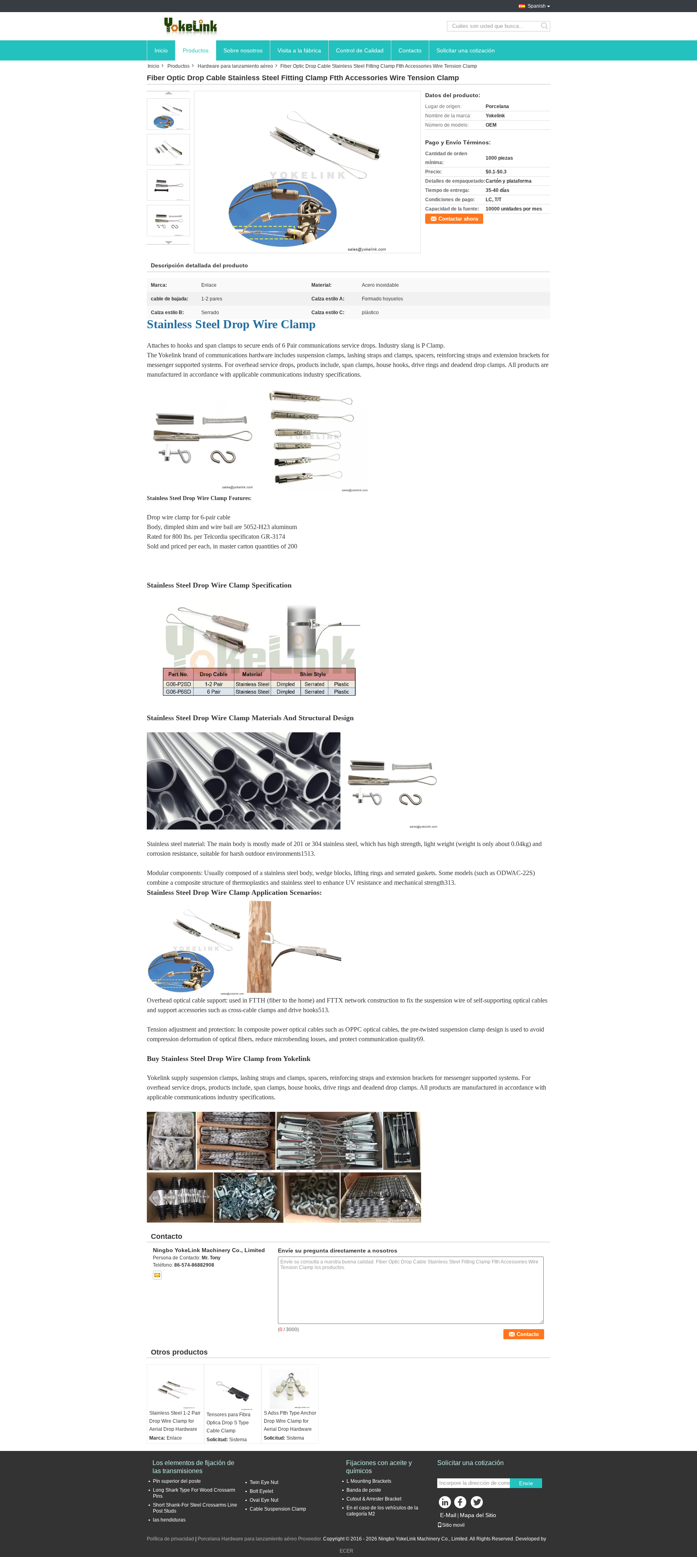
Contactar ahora (458, 219)
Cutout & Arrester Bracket (373, 1499)
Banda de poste (363, 1490)
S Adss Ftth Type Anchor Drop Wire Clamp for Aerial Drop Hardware (290, 1421)
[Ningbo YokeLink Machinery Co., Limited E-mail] (157, 1275)
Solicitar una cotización (465, 50)
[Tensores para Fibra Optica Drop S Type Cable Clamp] (233, 1390)
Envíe (526, 1483)
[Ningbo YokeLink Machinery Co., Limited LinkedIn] (445, 1504)
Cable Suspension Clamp (278, 1509)
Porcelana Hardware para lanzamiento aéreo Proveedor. (260, 1539)
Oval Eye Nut (264, 1500)
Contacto (410, 50)
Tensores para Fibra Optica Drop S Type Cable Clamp (228, 1423)
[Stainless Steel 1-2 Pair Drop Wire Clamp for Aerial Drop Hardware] (175, 1389)
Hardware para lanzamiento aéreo (235, 66)
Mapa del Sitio (478, 1515)
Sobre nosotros (243, 50)
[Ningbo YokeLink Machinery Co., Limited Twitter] (478, 1504)
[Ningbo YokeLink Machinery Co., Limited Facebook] (461, 1504)
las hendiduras (169, 1520)
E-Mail (448, 1515)
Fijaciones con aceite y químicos (379, 1466)
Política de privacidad (170, 1539)
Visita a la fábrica (299, 50)
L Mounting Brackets (368, 1481)
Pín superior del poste (177, 1481)
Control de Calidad (360, 50)
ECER (346, 1551)
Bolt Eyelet (261, 1491)
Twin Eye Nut (264, 1482)
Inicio (161, 50)
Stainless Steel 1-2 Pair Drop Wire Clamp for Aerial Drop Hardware (174, 1421)
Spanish (537, 6)
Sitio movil (453, 1525)
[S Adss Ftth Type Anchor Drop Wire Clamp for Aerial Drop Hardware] (290, 1389)
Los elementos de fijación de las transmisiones (193, 1466)
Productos (196, 50)
